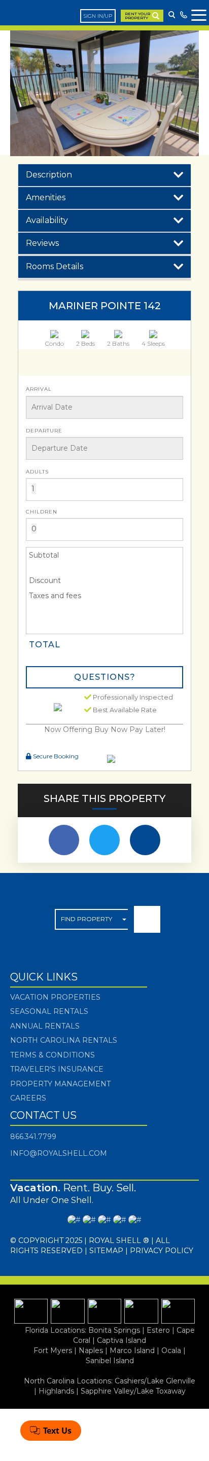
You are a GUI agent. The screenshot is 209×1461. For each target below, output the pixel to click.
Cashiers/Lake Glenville (155, 1380)
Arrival (39, 389)
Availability (47, 220)
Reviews (42, 243)
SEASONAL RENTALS (49, 1011)
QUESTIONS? (104, 677)
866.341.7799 (33, 1136)
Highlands (56, 1391)
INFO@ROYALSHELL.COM (58, 1153)
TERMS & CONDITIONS (52, 1055)
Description (49, 174)
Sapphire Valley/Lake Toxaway (133, 1391)
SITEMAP (106, 1250)
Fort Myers (52, 1350)
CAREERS (28, 1098)
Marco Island (132, 1350)
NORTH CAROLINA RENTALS (63, 1040)
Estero (158, 1330)
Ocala (171, 1350)
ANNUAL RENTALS (45, 1026)
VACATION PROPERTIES (55, 997)
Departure (44, 430)
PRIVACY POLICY (161, 1250)
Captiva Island (121, 1340)
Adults (37, 471)
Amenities (45, 197)
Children (41, 511)
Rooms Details (54, 266)
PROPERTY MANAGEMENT (60, 1083)
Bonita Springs (114, 1330)
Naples (91, 1350)
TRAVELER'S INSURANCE (56, 1069)
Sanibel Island (110, 1360)
